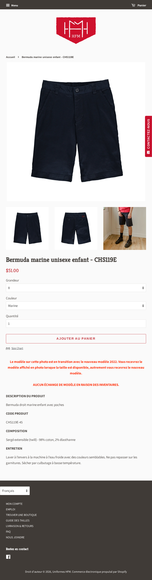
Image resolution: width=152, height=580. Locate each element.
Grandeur (12, 280)
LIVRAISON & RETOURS (19, 526)
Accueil (10, 57)
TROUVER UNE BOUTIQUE (21, 515)
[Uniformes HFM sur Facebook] (8, 557)
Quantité (12, 316)
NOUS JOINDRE (15, 537)
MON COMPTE (14, 504)
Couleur (11, 298)
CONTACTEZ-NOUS (148, 135)
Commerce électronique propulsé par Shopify (99, 571)
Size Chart (17, 348)
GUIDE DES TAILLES (17, 520)
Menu (14, 5)
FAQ (8, 531)
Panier (141, 5)
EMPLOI (10, 509)
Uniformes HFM (61, 571)
